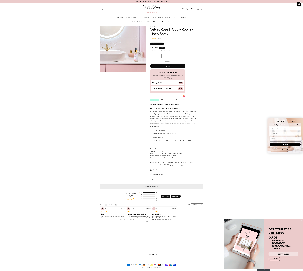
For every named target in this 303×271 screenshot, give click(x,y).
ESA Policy (180, 246)
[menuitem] (120, 17)
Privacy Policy (181, 244)
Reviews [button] (102, 204)
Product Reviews (151, 187)
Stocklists (154, 244)
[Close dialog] (301, 221)
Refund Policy (181, 241)
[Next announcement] (202, 1)
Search (153, 238)
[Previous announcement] (100, 1)
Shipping (160, 50)
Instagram (102, 246)
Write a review (165, 196)
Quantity (152, 53)
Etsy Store (102, 241)
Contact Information (183, 252)
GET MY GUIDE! (283, 254)
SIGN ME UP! (285, 144)
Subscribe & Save (130, 238)
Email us (154, 241)
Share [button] (153, 179)
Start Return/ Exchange (132, 249)
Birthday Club (129, 241)
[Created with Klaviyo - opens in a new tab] (263, 270)
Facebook (102, 244)
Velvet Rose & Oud (158, 44)
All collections (155, 246)
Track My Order (130, 246)
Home (101, 238)
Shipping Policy (182, 238)
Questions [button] (111, 204)
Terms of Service (182, 249)
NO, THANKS (285, 149)
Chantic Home (149, 267)
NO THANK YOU (274, 259)
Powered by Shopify (156, 267)
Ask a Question (175, 196)
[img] (104, 211)
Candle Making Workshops (132, 244)
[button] (102, 9)
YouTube (102, 252)
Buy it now (168, 66)
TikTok (101, 249)
